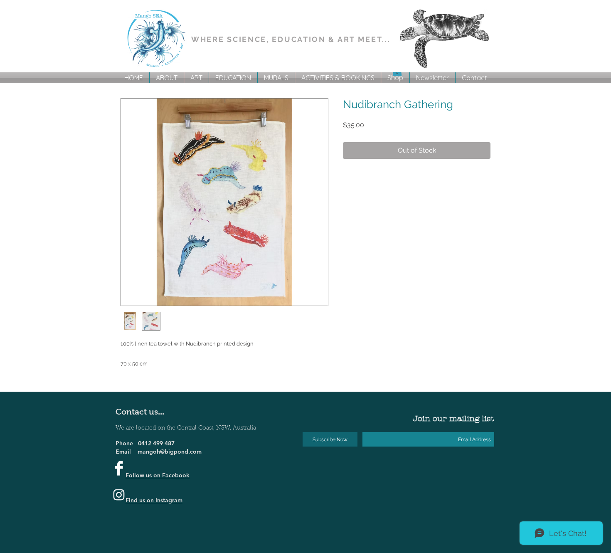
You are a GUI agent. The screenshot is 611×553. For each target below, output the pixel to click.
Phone (127, 443)
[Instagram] (118, 494)
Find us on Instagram (154, 500)
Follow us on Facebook (158, 475)
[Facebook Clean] (118, 468)
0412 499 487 (156, 443)
